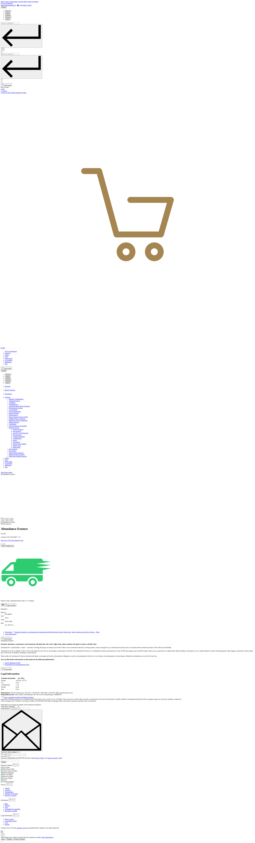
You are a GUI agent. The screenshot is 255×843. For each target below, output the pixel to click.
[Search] (21, 36)
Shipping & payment (11, 794)
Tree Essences (17, 435)
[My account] (1, 82)
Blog (6, 804)
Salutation (4, 752)
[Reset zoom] (7, 519)
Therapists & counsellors (12, 809)
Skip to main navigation (30, 1)
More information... (48, 837)
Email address (6, 708)
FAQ (6, 460)
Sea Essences (17, 431)
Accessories (8, 463)
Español (8, 15)
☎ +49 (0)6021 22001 (24, 5)
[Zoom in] (12, 519)
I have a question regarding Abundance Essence (19, 697)
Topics (7, 458)
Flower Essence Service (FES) (18, 417)
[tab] (52, 632)
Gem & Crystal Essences (20, 433)
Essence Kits (17, 445)
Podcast (7, 805)
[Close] (1, 517)
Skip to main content (7, 1)
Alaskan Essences (14, 401)
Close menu (7, 85)
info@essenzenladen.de (8, 5)
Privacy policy (9, 819)
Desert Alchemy (14, 413)
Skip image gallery (7, 472)
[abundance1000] (8, 474)
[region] (127, 498)
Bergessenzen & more (16, 408)
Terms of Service (53, 758)
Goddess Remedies (19, 437)
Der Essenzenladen (15, 411)
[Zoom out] (3, 519)
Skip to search (18, 1)
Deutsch (8, 11)
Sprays (15, 440)
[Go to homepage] (7, 3)
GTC (6, 823)
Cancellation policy (11, 821)
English (8, 13)
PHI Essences (13, 449)
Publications (16, 447)
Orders (24, 93)
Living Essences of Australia (18, 426)
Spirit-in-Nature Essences (17, 454)
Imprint (7, 824)
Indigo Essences (14, 422)
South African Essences (16, 453)
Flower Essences (18, 429)
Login (3, 89)
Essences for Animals (19, 444)
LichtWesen (12, 424)
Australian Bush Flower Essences (19, 406)
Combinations (17, 438)
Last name (4, 756)
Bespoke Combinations (16, 399)
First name (4, 754)
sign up (4, 91)
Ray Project (12, 451)
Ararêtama (12, 402)
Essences (7, 397)
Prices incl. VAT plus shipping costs (12, 540)
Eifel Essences (13, 415)
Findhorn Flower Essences (17, 419)
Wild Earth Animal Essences (18, 456)
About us (8, 790)
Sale (6, 467)
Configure (9, 839)
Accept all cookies (19, 839)
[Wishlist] (2, 80)
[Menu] (3, 49)
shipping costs (21, 828)
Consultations (9, 792)
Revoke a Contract (11, 795)
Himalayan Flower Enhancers (18, 420)
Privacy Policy (39, 758)
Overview (4, 93)
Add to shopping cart (8, 546)
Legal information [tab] (10, 634)
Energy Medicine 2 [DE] (12, 663)
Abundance (16, 442)
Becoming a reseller (11, 811)
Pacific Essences (14, 428)
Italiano (8, 19)
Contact (7, 788)
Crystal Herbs (13, 410)
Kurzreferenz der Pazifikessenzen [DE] (17, 664)
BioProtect (8, 465)
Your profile (11, 93)
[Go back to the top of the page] (3, 835)
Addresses (18, 93)
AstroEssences (13, 404)
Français (8, 17)
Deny (3, 839)
